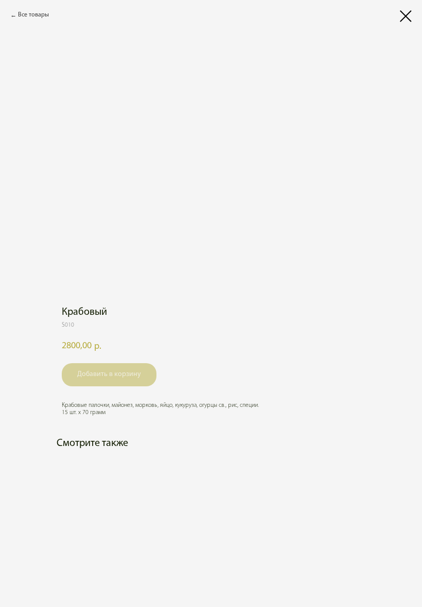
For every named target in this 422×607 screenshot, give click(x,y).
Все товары (33, 15)
